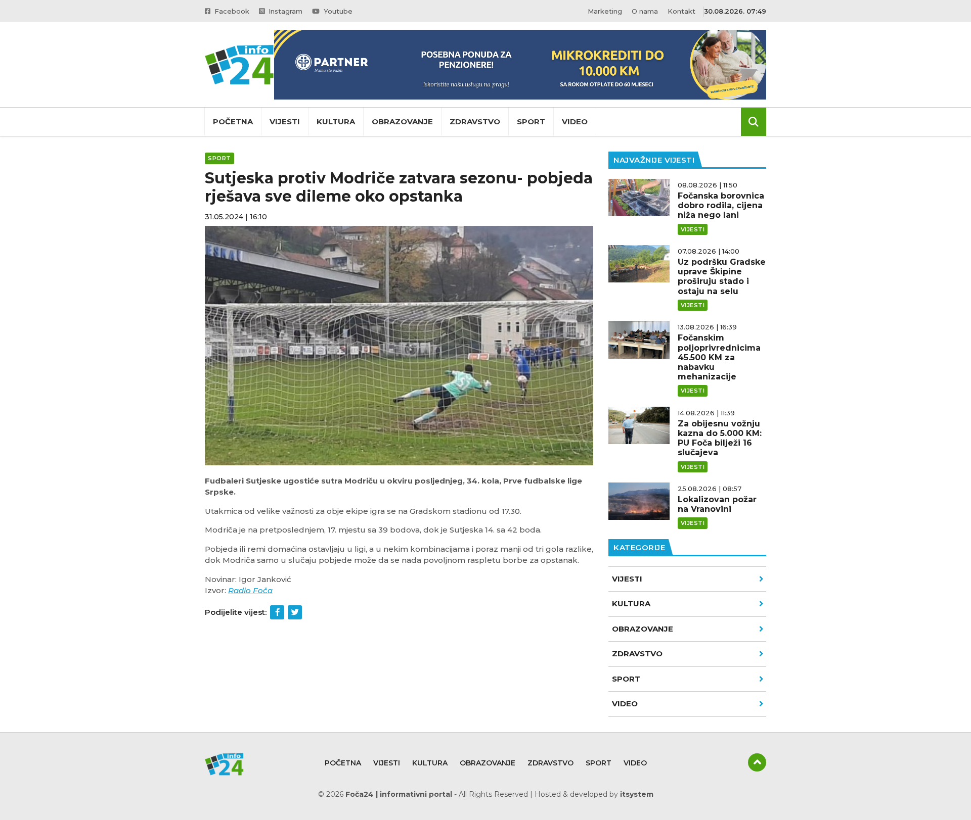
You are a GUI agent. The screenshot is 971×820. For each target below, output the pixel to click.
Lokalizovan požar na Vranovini (717, 504)
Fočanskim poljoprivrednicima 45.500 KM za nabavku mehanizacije (719, 357)
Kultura (336, 121)
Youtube (337, 11)
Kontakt (681, 11)
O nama (645, 11)
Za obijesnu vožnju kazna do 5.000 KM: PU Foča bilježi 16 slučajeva (720, 438)
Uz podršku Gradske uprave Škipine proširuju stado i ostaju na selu (722, 276)
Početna (233, 121)
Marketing (605, 11)
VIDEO (625, 703)
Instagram (284, 11)
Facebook (230, 11)
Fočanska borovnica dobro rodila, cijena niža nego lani (721, 205)
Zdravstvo (475, 121)
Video (575, 121)
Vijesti (285, 121)
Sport (531, 121)
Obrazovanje (402, 121)
